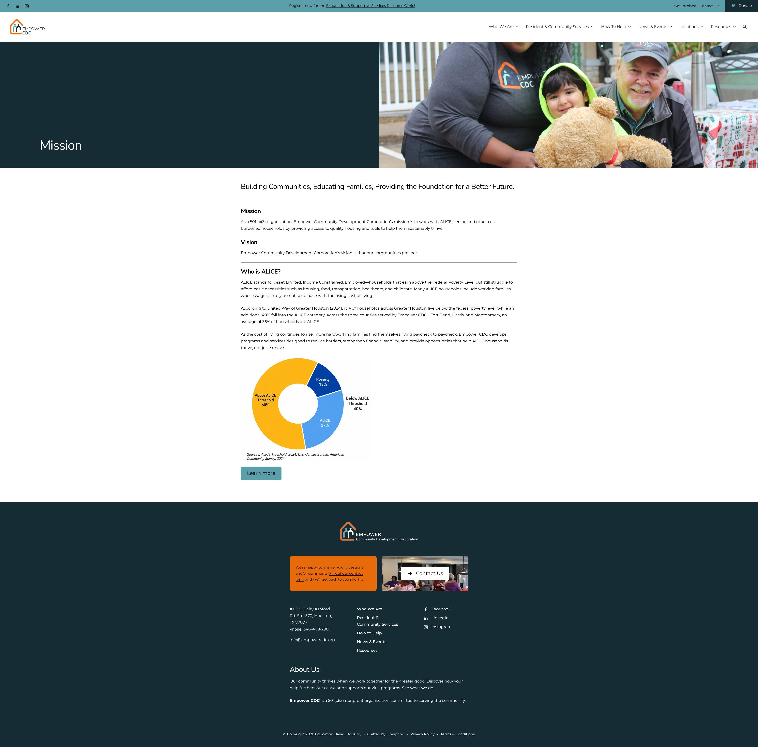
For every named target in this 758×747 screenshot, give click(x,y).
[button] (744, 26)
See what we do (417, 688)
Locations (689, 26)
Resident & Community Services (557, 26)
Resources (721, 26)
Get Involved (685, 6)
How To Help (613, 26)
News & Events (652, 26)
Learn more (261, 473)
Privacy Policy (422, 734)
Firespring (395, 734)
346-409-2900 (317, 629)
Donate (745, 6)
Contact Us (709, 6)
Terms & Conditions (457, 734)
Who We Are (501, 26)
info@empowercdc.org (312, 640)
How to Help (369, 633)
